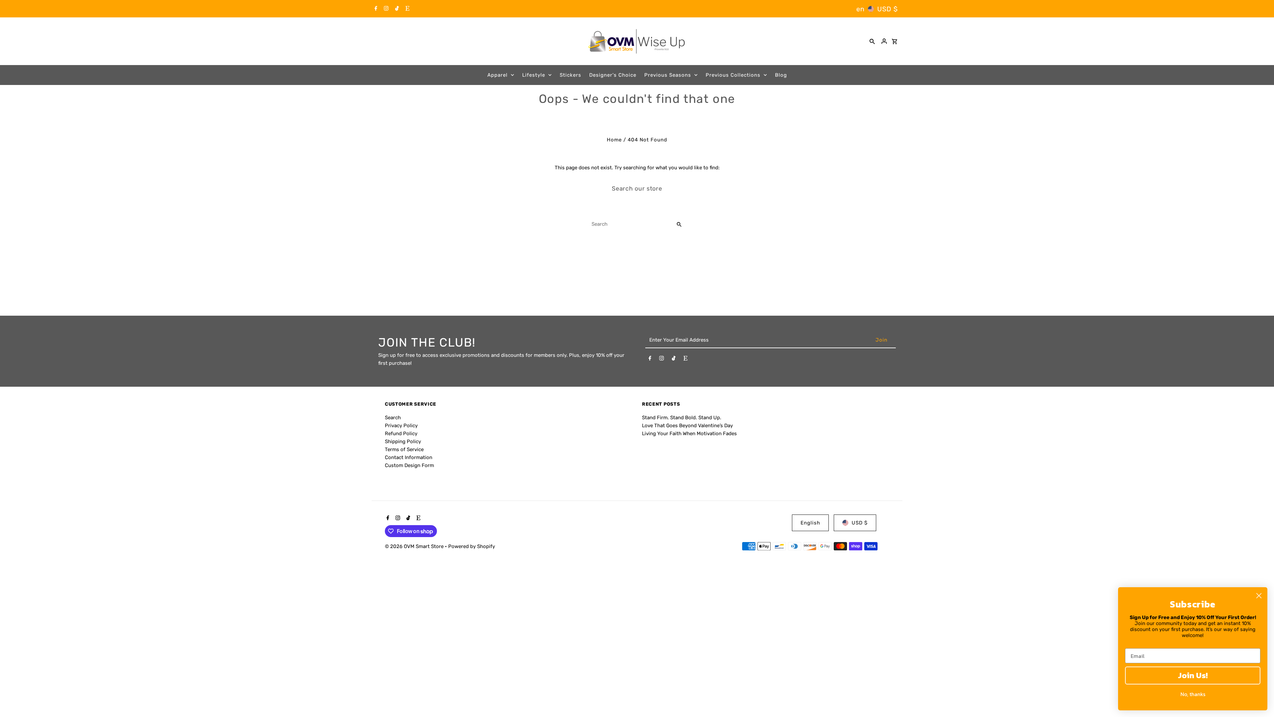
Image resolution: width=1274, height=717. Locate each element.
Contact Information (408, 457)
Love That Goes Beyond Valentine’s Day (687, 426)
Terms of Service (404, 449)
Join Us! (1193, 675)
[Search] (872, 41)
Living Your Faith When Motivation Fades (689, 434)
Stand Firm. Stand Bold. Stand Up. (681, 418)
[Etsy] (406, 9)
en (860, 9)
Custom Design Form (409, 465)
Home (614, 140)
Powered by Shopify (471, 546)
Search (393, 418)
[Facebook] (375, 9)
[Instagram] (385, 9)
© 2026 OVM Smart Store (415, 546)
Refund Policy (401, 434)
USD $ (887, 9)
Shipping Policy (403, 441)
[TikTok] (396, 9)
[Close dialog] (1259, 595)
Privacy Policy (401, 426)
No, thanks (1192, 694)
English (810, 523)
